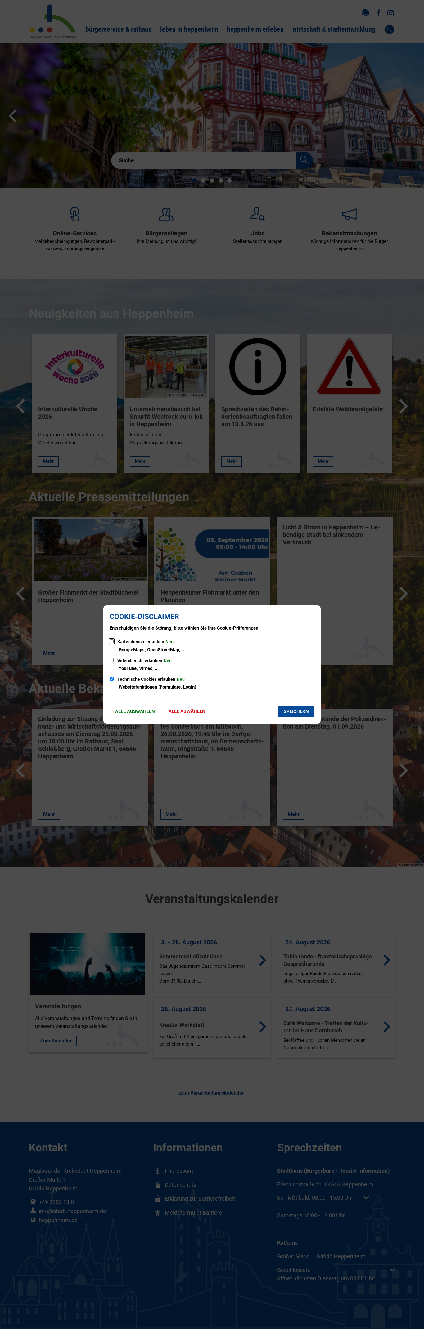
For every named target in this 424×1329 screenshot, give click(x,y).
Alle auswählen (135, 711)
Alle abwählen (187, 711)
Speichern (296, 711)
